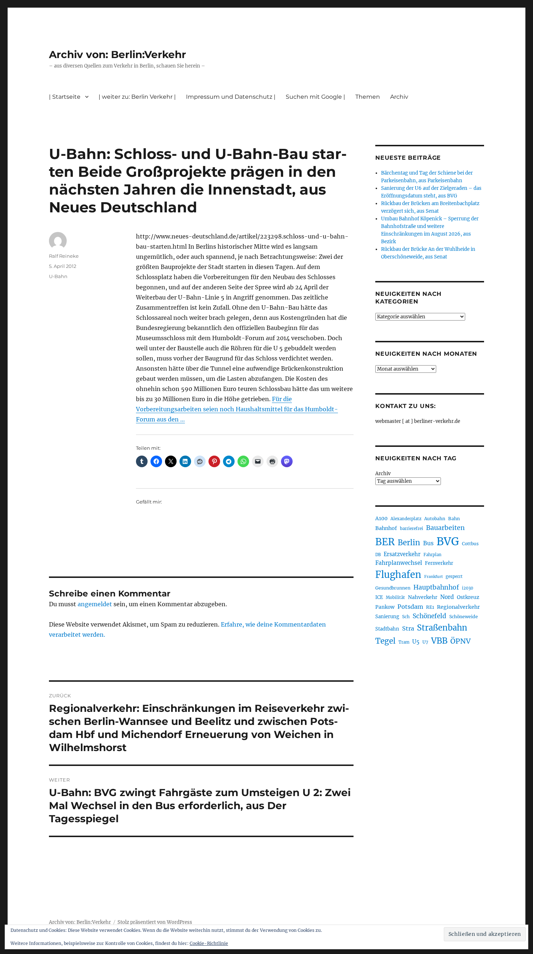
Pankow (384, 607)
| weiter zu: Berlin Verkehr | (137, 96)
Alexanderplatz (406, 518)
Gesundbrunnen (392, 588)
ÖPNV (460, 641)
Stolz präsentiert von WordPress (154, 922)
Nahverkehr (422, 597)
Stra (408, 628)
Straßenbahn (442, 628)
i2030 (467, 588)
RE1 (430, 607)
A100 (381, 518)
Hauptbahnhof (436, 587)
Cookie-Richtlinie (209, 943)
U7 (425, 642)
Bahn (454, 518)
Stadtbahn (387, 629)
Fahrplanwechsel (398, 562)
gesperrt (454, 576)
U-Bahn (58, 276)
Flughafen (398, 574)
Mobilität (395, 597)
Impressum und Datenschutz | (231, 96)
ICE (379, 597)
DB (378, 554)
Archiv (383, 473)
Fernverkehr (439, 563)
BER (385, 542)
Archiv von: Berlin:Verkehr (117, 54)
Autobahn (434, 518)
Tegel (385, 641)
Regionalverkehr (458, 607)
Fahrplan (432, 554)
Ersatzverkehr (402, 554)
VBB (439, 641)
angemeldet (95, 604)
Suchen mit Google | (315, 96)
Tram (403, 642)
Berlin (409, 542)
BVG (448, 541)
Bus (428, 543)
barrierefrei (411, 528)
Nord (447, 597)
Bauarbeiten (445, 528)
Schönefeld (429, 616)
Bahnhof (386, 528)
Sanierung (387, 616)
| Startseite (64, 96)
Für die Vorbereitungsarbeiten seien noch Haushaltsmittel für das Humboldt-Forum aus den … (237, 409)
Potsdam (410, 606)
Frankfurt (433, 576)
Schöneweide (463, 616)
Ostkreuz (468, 597)
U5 (416, 642)
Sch (406, 616)
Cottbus (470, 543)
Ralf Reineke (64, 256)
